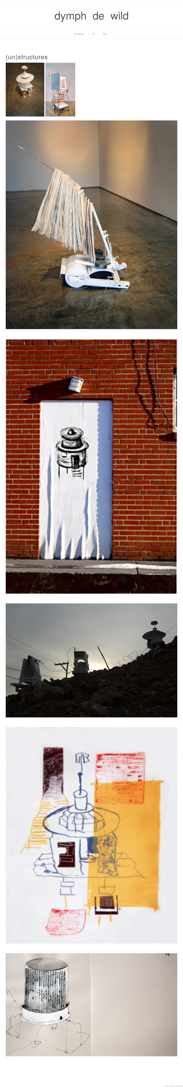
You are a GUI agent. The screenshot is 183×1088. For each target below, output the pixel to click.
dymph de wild (92, 15)
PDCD (122, 1080)
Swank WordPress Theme (97, 1080)
